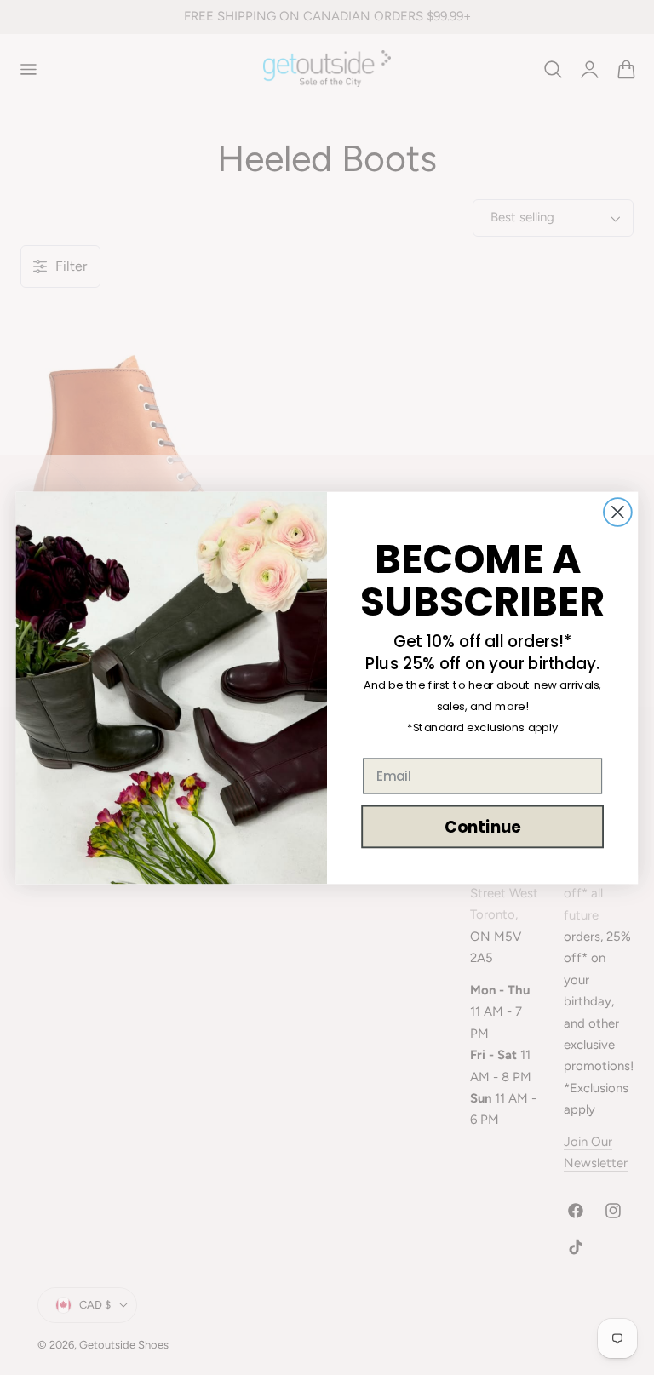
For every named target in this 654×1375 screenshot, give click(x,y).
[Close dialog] (618, 512)
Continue (482, 826)
